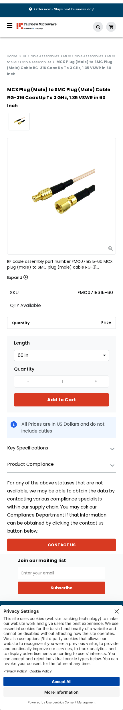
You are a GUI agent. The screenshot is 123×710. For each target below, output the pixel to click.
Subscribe (62, 588)
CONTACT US (62, 545)
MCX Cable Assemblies (83, 56)
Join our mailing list (42, 561)
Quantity (24, 369)
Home (12, 56)
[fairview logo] (36, 25)
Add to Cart (61, 399)
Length (22, 343)
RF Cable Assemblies (41, 56)
